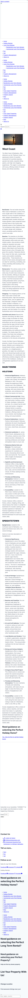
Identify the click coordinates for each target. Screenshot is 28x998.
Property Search (8, 94)
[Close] (1, 994)
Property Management (9, 55)
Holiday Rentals (7, 43)
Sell (4, 53)
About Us (6, 57)
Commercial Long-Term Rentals (15, 49)
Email (2, 814)
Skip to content (5, 1)
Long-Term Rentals (8, 45)
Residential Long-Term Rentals (15, 47)
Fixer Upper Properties (9, 91)
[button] (14, 125)
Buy (4, 51)
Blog (4, 96)
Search (3, 127)
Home (5, 41)
